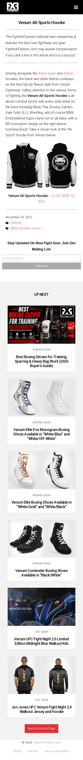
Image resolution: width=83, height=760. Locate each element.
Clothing (15, 223)
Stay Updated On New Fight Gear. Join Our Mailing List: (41, 246)
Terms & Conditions (57, 751)
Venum (36, 228)
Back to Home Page (41, 728)
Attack (68, 73)
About (17, 751)
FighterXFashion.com (47, 742)
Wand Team (47, 73)
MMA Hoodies (20, 228)
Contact (32, 751)
